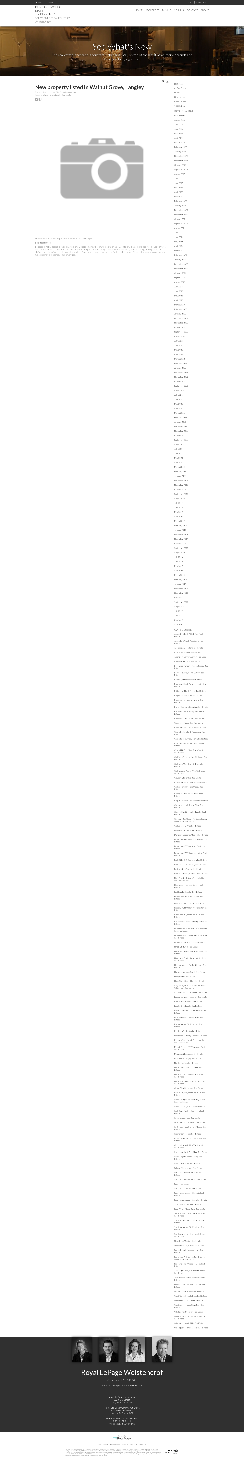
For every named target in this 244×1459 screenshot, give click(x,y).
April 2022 (178, 354)
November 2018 (181, 539)
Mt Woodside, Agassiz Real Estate (188, 1054)
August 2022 (179, 336)
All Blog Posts (180, 88)
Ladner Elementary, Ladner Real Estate (190, 997)
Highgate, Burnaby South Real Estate (189, 972)
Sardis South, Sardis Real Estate (187, 1188)
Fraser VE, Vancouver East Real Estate (190, 903)
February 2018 (180, 579)
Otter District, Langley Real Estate (188, 1088)
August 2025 (179, 174)
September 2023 (181, 277)
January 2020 (180, 476)
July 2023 (178, 286)
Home (138, 10)
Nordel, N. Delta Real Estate (186, 1063)
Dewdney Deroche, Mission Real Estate (191, 835)
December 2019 (181, 480)
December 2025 (181, 156)
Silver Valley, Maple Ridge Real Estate (189, 1209)
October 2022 (180, 327)
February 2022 (180, 363)
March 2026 (179, 142)
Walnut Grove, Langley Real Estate (57, 95)
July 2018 (178, 557)
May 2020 (178, 458)
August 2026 (179, 120)
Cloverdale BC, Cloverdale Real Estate (190, 782)
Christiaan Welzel (113, 1445)
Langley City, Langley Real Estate (188, 1006)
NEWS (177, 92)
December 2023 (181, 264)
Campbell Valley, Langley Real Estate (189, 718)
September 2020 (181, 440)
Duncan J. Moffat (48, 7)
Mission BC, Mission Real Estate (188, 1031)
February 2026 (180, 147)
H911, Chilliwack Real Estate (186, 947)
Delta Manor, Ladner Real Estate (188, 830)
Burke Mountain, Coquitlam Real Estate (191, 707)
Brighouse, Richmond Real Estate (188, 695)
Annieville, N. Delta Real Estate (187, 661)
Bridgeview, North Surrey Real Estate (190, 691)
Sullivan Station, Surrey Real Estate (189, 1245)
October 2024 (180, 219)
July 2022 (178, 341)
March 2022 (179, 359)
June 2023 (178, 291)
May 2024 (178, 241)
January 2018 (180, 584)
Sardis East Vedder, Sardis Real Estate (190, 1179)
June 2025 (178, 183)
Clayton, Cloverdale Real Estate (187, 778)
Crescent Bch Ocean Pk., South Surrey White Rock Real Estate (190, 820)
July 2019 (178, 503)
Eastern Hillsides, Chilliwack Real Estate (191, 873)
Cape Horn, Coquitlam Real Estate (188, 723)
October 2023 (180, 273)
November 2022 (181, 323)
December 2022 (181, 318)
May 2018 (178, 566)
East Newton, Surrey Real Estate (188, 869)
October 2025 (180, 165)
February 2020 (180, 471)
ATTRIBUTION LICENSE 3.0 (137, 1445)
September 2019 (181, 494)
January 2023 (180, 314)
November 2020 (181, 431)
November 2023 (181, 268)
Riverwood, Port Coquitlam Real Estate (190, 1152)
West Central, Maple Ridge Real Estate (190, 1296)
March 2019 (179, 521)
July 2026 (178, 124)
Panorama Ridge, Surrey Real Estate (189, 1106)
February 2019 (180, 525)
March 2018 (179, 575)
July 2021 (178, 395)
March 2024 (179, 250)
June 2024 (178, 237)
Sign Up (49, 2)
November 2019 (181, 485)
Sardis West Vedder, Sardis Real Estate (190, 1200)
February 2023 (180, 309)
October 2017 (180, 597)
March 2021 (179, 413)
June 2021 (178, 399)
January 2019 (180, 530)
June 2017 (178, 615)
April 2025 (178, 192)
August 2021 (179, 390)
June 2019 (178, 507)
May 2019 (178, 512)
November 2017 (181, 593)
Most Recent (179, 115)
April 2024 (178, 246)
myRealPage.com (122, 1439)
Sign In (38, 2)
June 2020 (178, 453)
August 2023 (179, 282)
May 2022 (178, 350)
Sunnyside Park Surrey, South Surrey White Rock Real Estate (190, 1258)
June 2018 (178, 561)
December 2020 (181, 426)
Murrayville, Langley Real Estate (187, 1058)
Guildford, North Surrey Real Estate (189, 942)
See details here (43, 242)
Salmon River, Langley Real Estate (188, 1168)
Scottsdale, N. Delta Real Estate (187, 1204)
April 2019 (178, 516)
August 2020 (179, 444)
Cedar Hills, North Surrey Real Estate (190, 727)
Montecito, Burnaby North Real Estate (190, 1035)
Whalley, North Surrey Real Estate (188, 1312)
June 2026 (178, 129)
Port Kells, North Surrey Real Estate (189, 1122)
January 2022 (180, 368)
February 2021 (180, 417)
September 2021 (181, 386)
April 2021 (178, 408)
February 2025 (180, 201)
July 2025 (178, 178)
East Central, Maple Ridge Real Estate (190, 864)
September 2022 (181, 332)
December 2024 (181, 210)
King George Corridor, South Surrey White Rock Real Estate (189, 986)
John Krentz (45, 14)
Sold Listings (179, 106)
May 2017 (178, 620)
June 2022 (178, 345)
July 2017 (178, 611)
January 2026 (180, 151)
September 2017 (181, 602)
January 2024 (180, 259)
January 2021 (180, 422)
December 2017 (181, 588)
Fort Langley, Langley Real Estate (188, 892)
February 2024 (180, 255)
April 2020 (178, 462)
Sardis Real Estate (181, 1184)
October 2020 (180, 435)
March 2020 (179, 467)
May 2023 (178, 295)
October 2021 (180, 381)
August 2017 (179, 606)
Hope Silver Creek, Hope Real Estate (189, 981)
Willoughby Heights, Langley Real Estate (191, 1327)
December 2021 (181, 372)
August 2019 (179, 498)
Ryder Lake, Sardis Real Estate (187, 1163)
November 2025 (181, 160)
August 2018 (179, 552)
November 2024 (181, 214)
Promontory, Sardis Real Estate (187, 1134)
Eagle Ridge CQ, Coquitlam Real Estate (190, 860)
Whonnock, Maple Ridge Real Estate (189, 1323)
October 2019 (180, 489)
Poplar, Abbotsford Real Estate (187, 1118)
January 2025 (180, 205)
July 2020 (178, 449)
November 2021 (181, 377)
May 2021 (178, 404)
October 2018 (180, 543)
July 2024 (178, 232)
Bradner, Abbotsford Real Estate (188, 679)
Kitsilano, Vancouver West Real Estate (190, 992)
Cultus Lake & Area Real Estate (187, 826)
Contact (192, 10)
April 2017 (178, 624)
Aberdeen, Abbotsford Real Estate (188, 648)
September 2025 (181, 169)
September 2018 (181, 548)
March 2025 (179, 196)
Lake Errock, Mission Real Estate (188, 1001)
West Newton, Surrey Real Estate (188, 1300)
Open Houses (180, 101)
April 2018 (178, 570)
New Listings (179, 97)
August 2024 (179, 228)
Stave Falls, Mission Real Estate (187, 1241)
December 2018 (181, 534)
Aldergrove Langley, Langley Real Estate (190, 657)
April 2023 (178, 300)
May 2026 (178, 133)
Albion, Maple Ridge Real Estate (187, 652)
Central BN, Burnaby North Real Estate (191, 739)
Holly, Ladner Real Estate (184, 976)
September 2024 (181, 223)
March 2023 (179, 304)
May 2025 (178, 187)
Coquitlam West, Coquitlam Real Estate (191, 800)
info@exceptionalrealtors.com (127, 1385)
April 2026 (178, 138)
